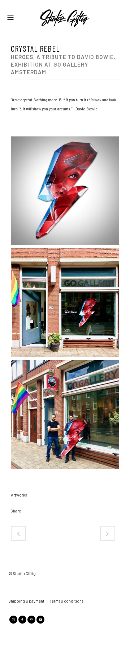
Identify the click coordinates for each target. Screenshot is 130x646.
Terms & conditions (66, 601)
